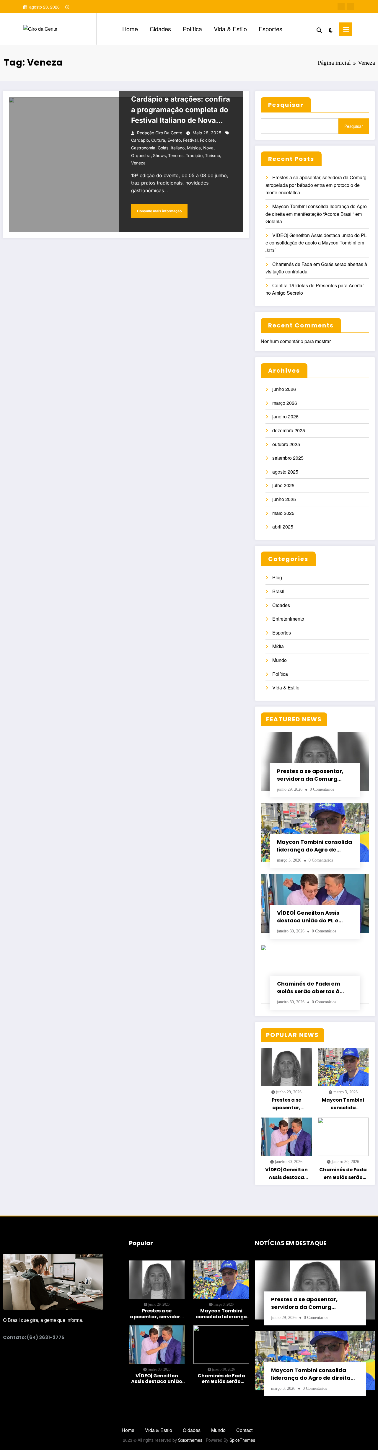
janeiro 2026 (285, 416)
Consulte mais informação (159, 211)
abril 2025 (282, 526)
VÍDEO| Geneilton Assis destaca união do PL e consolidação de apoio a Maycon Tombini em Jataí (316, 243)
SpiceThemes (242, 1440)
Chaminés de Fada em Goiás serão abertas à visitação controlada (308, 987)
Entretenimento (288, 618)
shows (159, 155)
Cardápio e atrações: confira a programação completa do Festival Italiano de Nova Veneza (180, 110)
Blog (277, 577)
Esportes (270, 29)
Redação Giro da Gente (159, 132)
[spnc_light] (331, 29)
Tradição (194, 155)
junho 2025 (284, 499)
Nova (208, 147)
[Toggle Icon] (345, 29)
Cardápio (140, 140)
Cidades (160, 29)
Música (194, 147)
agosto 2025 (285, 471)
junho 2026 (284, 389)
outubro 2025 (286, 444)
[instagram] (350, 6)
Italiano (178, 147)
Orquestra (141, 155)
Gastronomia (143, 147)
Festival (190, 140)
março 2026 (284, 402)
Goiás (163, 147)
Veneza (138, 162)
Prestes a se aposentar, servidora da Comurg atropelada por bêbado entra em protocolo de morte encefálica (315, 185)
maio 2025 (283, 513)
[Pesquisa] (319, 29)
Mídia (278, 646)
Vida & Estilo (230, 29)
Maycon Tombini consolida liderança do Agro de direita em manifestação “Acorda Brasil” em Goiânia (316, 214)
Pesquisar (286, 105)
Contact (244, 1430)
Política (192, 29)
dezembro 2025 (288, 430)
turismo (212, 155)
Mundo (279, 660)
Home (130, 29)
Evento (174, 140)
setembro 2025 (288, 457)
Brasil (278, 591)
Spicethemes (190, 1440)
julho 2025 (283, 485)
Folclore (207, 140)
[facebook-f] (341, 6)
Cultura (158, 140)
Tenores (175, 155)
